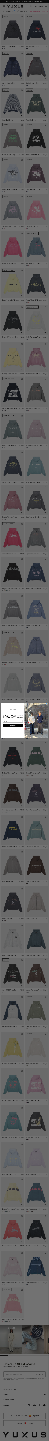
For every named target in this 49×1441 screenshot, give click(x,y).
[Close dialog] (46, 704)
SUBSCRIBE (13, 725)
